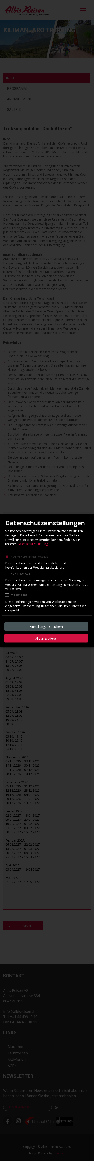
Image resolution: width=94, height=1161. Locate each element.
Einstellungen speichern (46, 626)
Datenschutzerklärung (32, 544)
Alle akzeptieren (46, 638)
